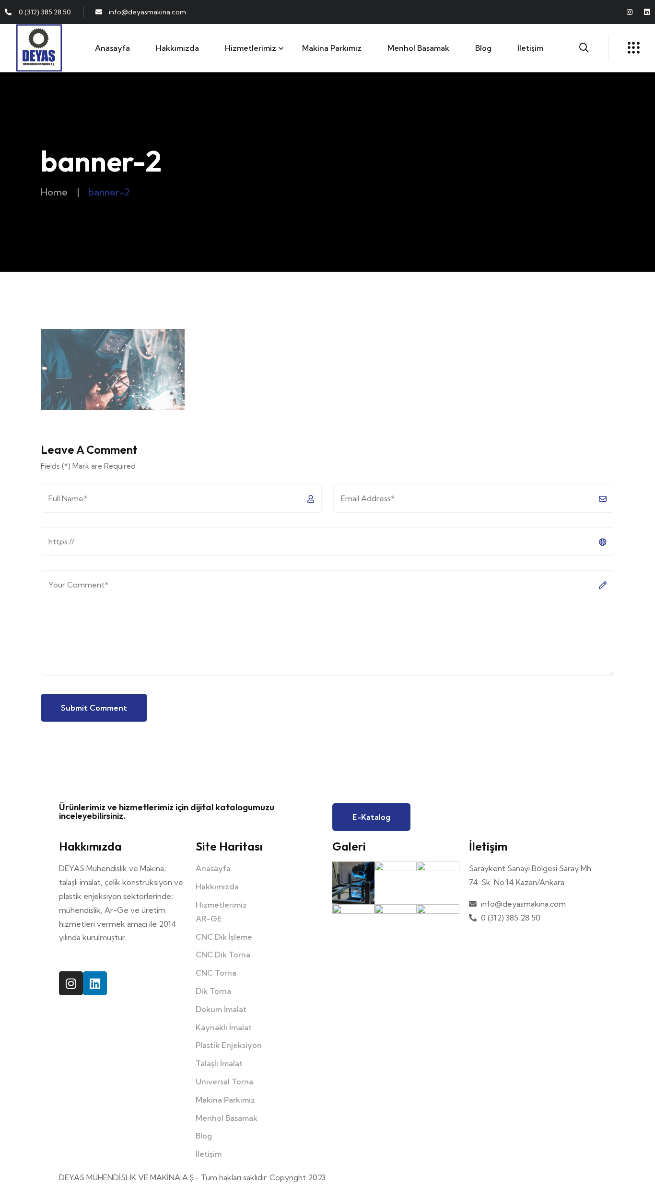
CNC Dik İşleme (224, 937)
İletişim (530, 48)
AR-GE (209, 918)
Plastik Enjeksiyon (229, 1045)
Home (54, 192)
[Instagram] (629, 12)
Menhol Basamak (418, 48)
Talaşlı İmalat (219, 1063)
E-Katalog (371, 817)
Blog (483, 48)
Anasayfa (112, 48)
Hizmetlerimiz (250, 48)
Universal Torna (224, 1081)
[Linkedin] (646, 12)
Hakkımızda (177, 48)
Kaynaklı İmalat (224, 1027)
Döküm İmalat (221, 1009)
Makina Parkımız (332, 48)
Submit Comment (94, 708)
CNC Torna (216, 973)
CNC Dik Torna (223, 954)
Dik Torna (213, 991)
